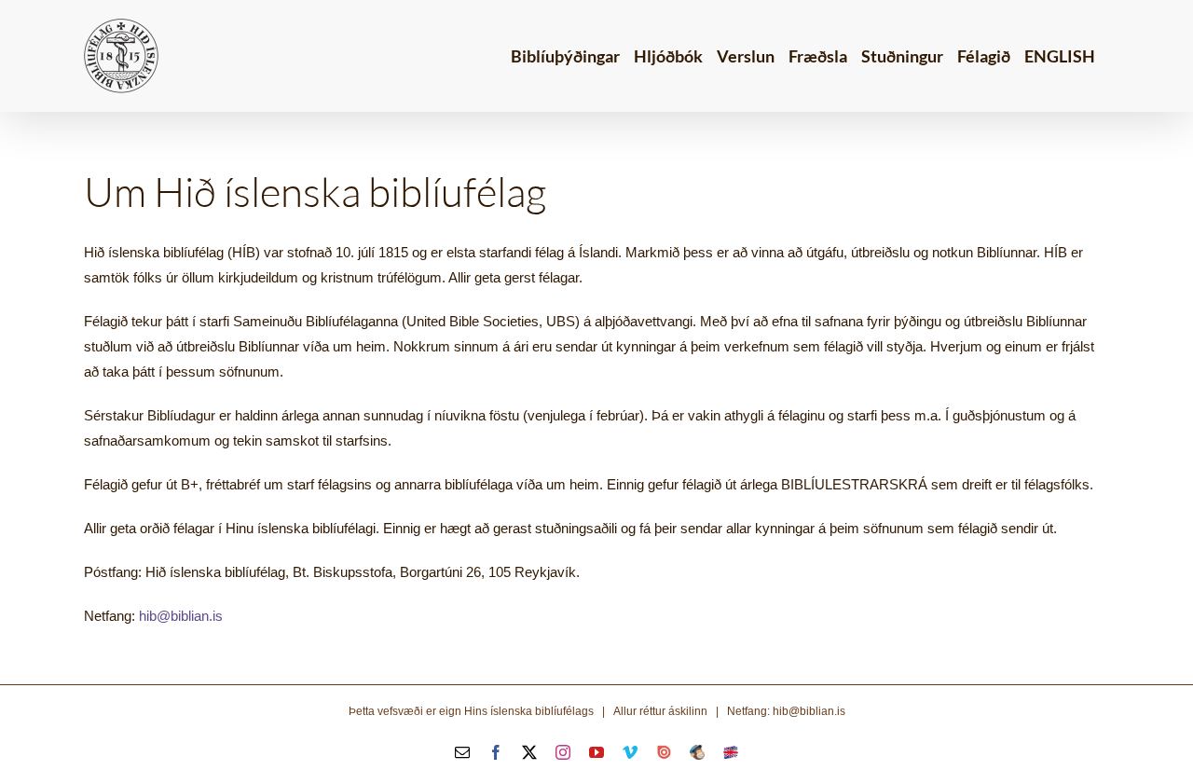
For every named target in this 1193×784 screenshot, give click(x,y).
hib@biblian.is (181, 616)
